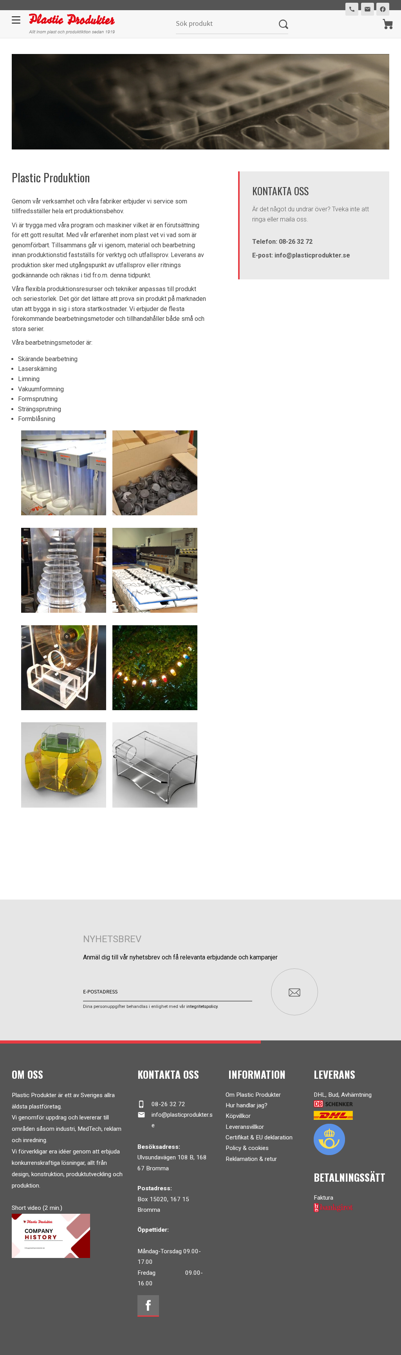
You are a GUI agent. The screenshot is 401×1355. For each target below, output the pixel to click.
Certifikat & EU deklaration (259, 1137)
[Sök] (283, 24)
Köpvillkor (238, 1115)
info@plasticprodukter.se (174, 1120)
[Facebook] (148, 1306)
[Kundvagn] (388, 24)
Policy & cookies (247, 1148)
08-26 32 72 (161, 1104)
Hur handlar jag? (246, 1105)
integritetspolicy (201, 1006)
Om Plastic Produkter (253, 1094)
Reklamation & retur (251, 1158)
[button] (15, 23)
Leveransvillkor (245, 1126)
